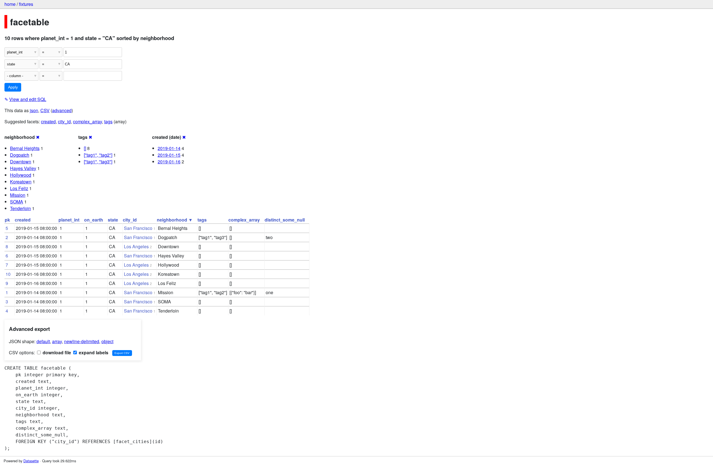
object (107, 341)
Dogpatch (19, 155)
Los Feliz (19, 188)
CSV (45, 110)
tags (108, 121)
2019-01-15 (169, 155)
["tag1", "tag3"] (98, 161)
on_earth (93, 220)
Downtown (20, 161)
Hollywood (20, 175)
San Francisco (138, 228)
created (48, 121)
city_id (64, 121)
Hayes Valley (23, 168)
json (34, 110)
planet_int (68, 220)
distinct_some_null (285, 220)
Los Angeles (136, 246)
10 (8, 274)
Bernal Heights (25, 148)
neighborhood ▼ (175, 220)
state (113, 220)
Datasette (31, 460)
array (57, 341)
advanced (62, 110)
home (10, 4)
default (43, 341)
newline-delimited (81, 341)
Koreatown (20, 181)
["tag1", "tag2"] (98, 155)
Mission (17, 195)
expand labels (93, 352)
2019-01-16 (169, 161)
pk (7, 220)
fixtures (26, 4)
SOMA (16, 201)
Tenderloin (20, 208)
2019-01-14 (169, 148)
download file (56, 352)
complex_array (87, 121)
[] (85, 148)
